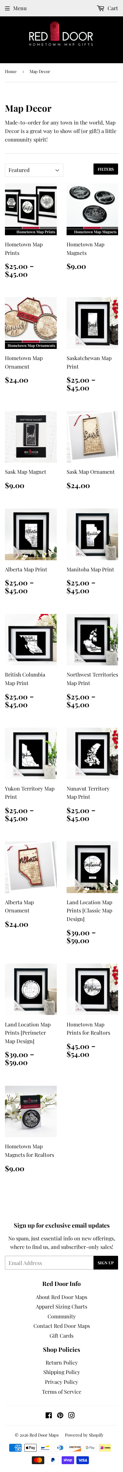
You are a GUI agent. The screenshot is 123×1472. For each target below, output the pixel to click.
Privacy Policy (61, 1381)
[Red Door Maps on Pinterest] (60, 1415)
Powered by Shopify (84, 1435)
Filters (106, 169)
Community (62, 1316)
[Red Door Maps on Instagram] (71, 1415)
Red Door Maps (44, 1435)
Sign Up (106, 1262)
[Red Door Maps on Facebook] (48, 1415)
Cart (112, 8)
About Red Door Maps (61, 1296)
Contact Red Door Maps (61, 1325)
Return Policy (62, 1362)
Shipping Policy (61, 1371)
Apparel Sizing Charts (61, 1306)
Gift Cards (61, 1335)
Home (11, 71)
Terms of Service (61, 1391)
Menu (20, 8)
